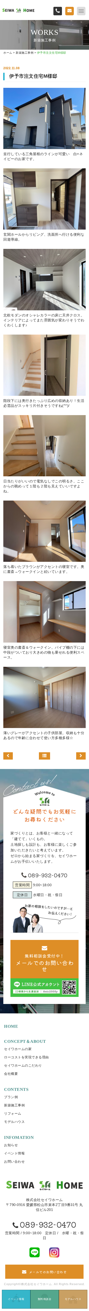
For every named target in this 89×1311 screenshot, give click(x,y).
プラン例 (11, 1097)
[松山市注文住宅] (8, 756)
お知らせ (11, 1145)
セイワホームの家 (18, 1049)
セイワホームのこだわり (23, 1065)
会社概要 (11, 1073)
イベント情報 (14, 1153)
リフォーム (12, 1113)
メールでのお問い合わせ (48, 1272)
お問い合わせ (14, 1161)
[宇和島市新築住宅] (81, 756)
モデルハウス (14, 1121)
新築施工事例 (14, 1105)
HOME (11, 1026)
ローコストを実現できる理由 (26, 1057)
